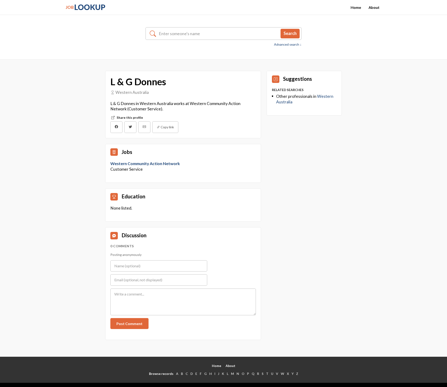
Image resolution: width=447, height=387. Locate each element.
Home (356, 7)
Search (290, 33)
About (374, 7)
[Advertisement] (304, 151)
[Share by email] (144, 127)
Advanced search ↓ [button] (287, 44)
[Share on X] (130, 127)
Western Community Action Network (145, 163)
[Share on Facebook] (116, 127)
